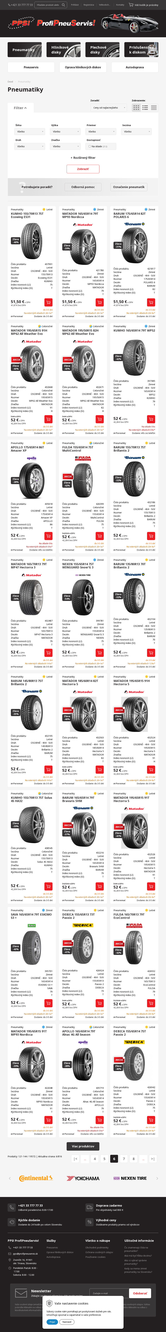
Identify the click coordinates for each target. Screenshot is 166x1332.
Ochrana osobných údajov (99, 1252)
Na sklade (99, 146)
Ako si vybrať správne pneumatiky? (135, 1262)
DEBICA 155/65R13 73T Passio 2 (78, 916)
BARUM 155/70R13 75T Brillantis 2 (129, 448)
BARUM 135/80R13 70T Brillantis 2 (129, 565)
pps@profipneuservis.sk (25, 1253)
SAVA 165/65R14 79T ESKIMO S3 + (31, 916)
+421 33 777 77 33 (22, 5)
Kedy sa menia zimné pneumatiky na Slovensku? (138, 1270)
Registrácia (89, 4)
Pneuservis (52, 1247)
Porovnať (18, 316)
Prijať (52, 1322)
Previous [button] (9, 1178)
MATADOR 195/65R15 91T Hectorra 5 (131, 799)
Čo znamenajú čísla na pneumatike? (136, 1249)
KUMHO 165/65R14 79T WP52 (134, 330)
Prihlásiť (75, 4)
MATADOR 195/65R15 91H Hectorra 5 (131, 682)
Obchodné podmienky (96, 1247)
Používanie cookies (95, 1256)
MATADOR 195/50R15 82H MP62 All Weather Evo (80, 332)
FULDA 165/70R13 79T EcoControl (129, 916)
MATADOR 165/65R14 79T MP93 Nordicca (80, 215)
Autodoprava (53, 1256)
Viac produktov (83, 1146)
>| (153, 1158)
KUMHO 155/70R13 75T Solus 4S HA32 (31, 799)
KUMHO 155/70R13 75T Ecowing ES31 (27, 215)
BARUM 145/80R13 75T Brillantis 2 (27, 682)
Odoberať (140, 1293)
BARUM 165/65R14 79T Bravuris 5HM (78, 799)
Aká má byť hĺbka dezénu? (138, 1255)
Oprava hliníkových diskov (60, 1252)
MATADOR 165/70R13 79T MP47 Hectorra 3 (29, 565)
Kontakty (120, 4)
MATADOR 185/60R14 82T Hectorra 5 (80, 682)
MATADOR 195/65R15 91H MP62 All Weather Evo (29, 332)
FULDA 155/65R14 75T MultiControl (77, 448)
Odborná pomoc (83, 187)
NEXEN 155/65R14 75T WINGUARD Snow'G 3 (78, 565)
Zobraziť (83, 169)
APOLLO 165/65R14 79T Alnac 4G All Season (78, 1032)
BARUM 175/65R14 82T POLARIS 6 (129, 215)
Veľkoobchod (105, 4)
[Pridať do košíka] (48, 302)
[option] (35, 1178)
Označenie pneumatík (129, 187)
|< (75, 1158)
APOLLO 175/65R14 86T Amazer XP (27, 448)
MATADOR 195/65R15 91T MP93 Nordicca (29, 1032)
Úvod (10, 81)
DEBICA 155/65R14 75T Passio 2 (129, 1032)
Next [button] (156, 1178)
